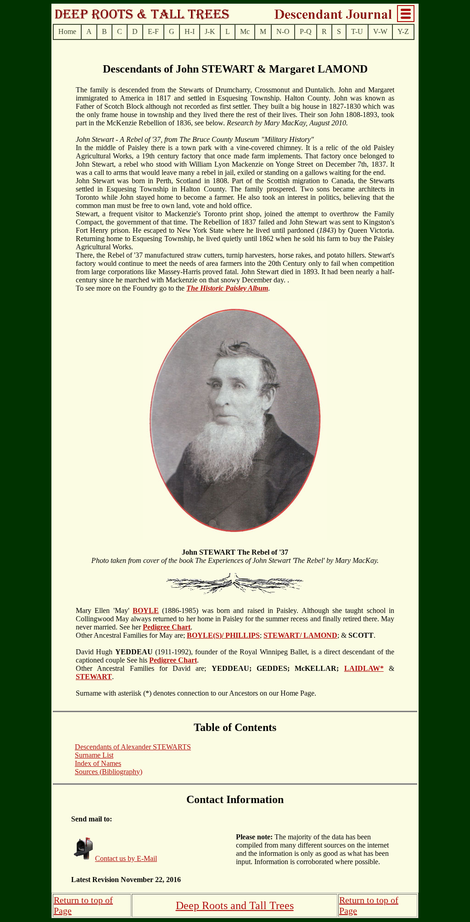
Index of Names (98, 763)
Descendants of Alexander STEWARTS (133, 747)
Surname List (94, 755)
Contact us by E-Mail (126, 858)
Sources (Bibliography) (108, 772)
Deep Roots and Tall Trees (235, 905)
